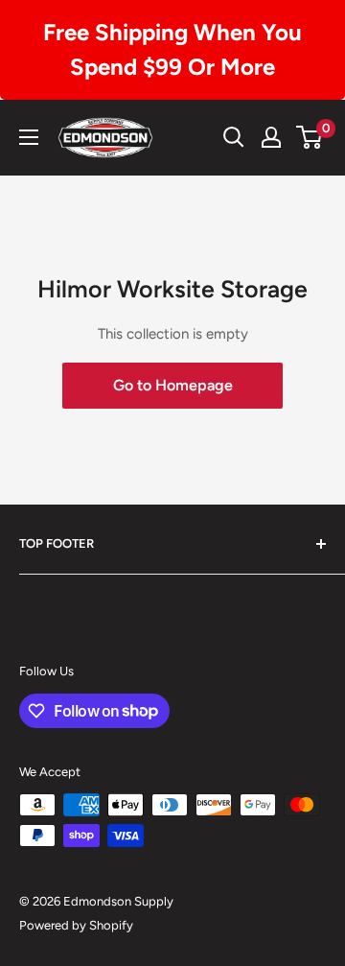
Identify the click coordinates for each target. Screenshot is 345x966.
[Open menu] (28, 137)
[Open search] (233, 137)
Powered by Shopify (76, 925)
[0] (310, 137)
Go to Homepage (173, 385)
